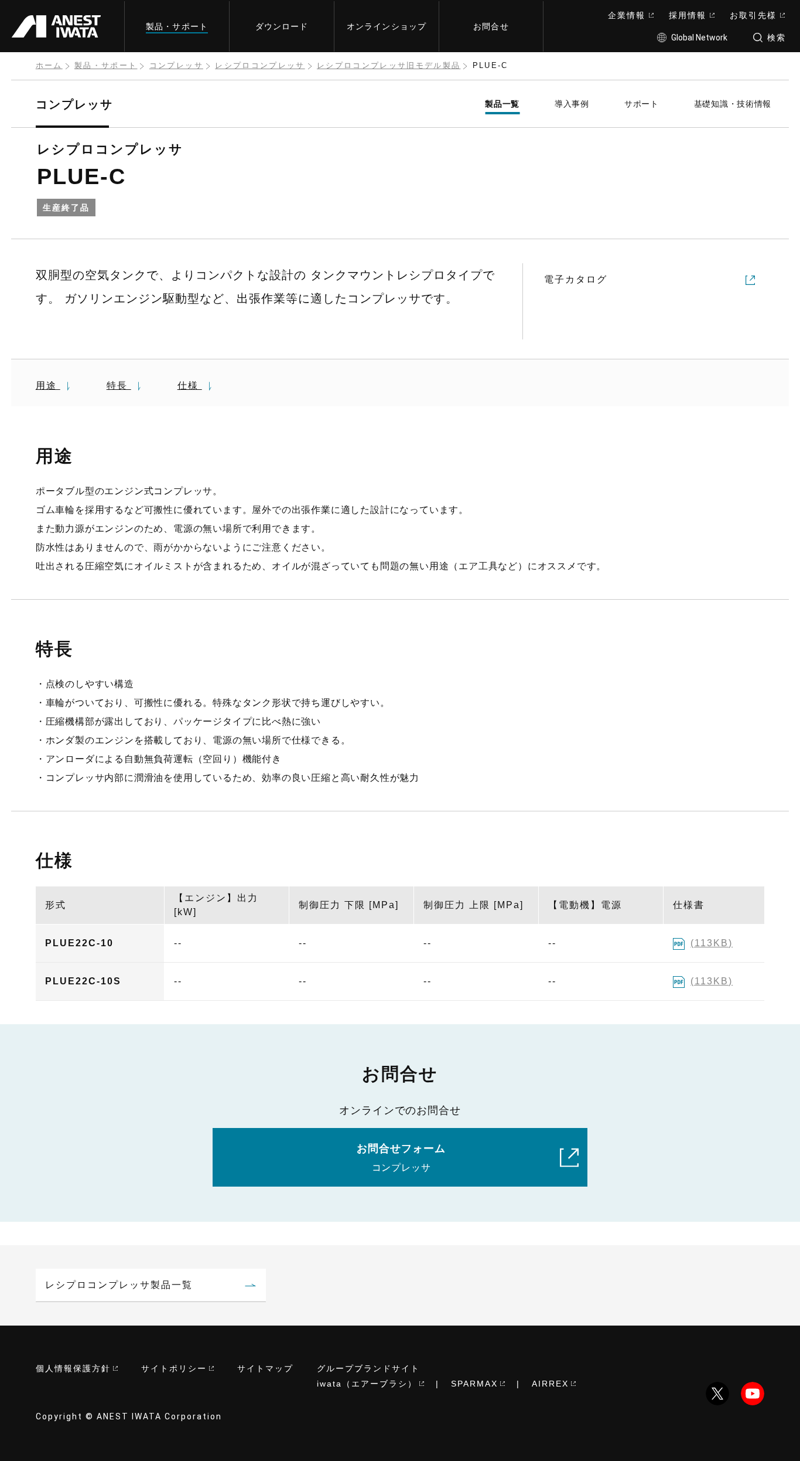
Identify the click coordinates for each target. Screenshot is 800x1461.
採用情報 (687, 15)
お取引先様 (753, 15)
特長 (119, 385)
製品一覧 (502, 103)
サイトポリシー (174, 1368)
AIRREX (550, 1383)
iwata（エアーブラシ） (367, 1383)
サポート (641, 103)
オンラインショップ (386, 26)
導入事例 (572, 103)
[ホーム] (61, 26)
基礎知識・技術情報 (732, 103)
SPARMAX (474, 1383)
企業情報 (626, 15)
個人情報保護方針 (73, 1368)
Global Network (699, 37)
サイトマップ (265, 1368)
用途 (48, 385)
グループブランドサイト (368, 1368)
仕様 (189, 385)
